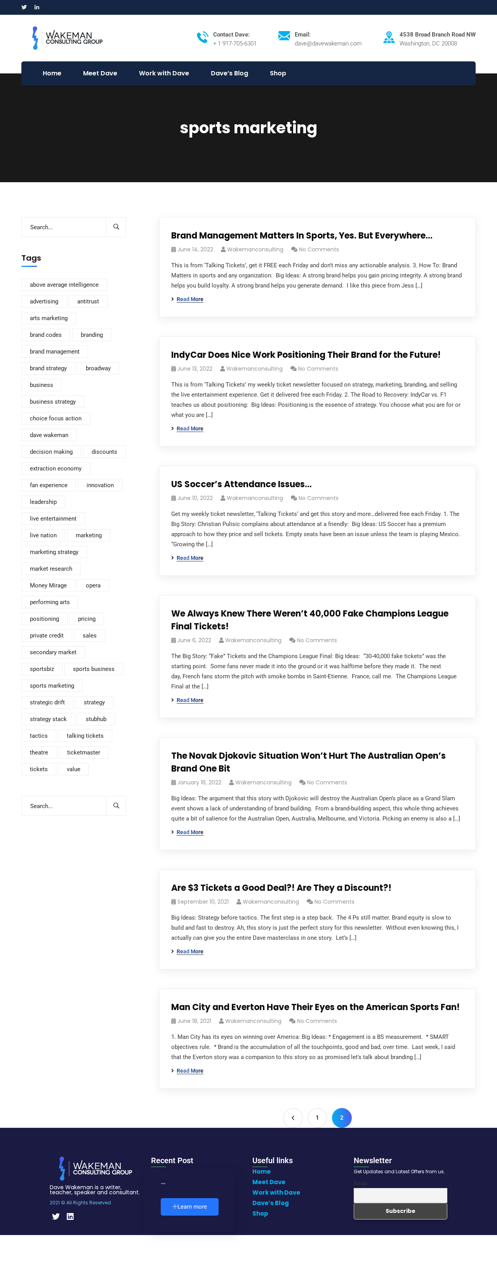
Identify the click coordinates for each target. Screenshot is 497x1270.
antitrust (88, 301)
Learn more (192, 1206)
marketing (89, 535)
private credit (47, 635)
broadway (98, 368)
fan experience (49, 485)
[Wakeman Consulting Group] (67, 37)
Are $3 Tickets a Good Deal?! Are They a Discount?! (281, 888)
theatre (39, 752)
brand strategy (48, 368)
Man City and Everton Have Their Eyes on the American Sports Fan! (315, 1007)
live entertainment (53, 518)
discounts (104, 451)
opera (93, 585)
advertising (44, 301)
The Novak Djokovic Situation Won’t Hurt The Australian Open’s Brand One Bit (308, 762)
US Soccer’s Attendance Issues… (241, 484)
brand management (55, 351)
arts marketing (49, 318)
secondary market (53, 652)
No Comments (319, 249)
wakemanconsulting (255, 249)
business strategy (53, 401)
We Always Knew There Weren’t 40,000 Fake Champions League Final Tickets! (309, 620)
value (73, 769)
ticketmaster (83, 752)
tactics (39, 735)
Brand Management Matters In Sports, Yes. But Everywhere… (302, 236)
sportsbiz (42, 668)
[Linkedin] (70, 1217)
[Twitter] (56, 1217)
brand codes (46, 334)
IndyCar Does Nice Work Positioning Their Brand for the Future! (306, 355)
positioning (44, 618)
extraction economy (56, 468)
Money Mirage (48, 585)
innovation (100, 485)
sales (90, 635)
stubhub (96, 719)
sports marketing (52, 685)
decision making (51, 451)
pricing (87, 618)
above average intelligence (64, 284)
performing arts (50, 602)
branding (92, 334)
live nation (43, 535)
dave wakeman (49, 435)
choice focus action (56, 418)
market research (51, 568)
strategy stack (48, 719)
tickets (39, 769)
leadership (43, 501)
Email (360, 1183)
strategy (94, 702)
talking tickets (85, 735)
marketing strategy (54, 552)
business (41, 385)
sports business (94, 668)
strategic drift (47, 702)
